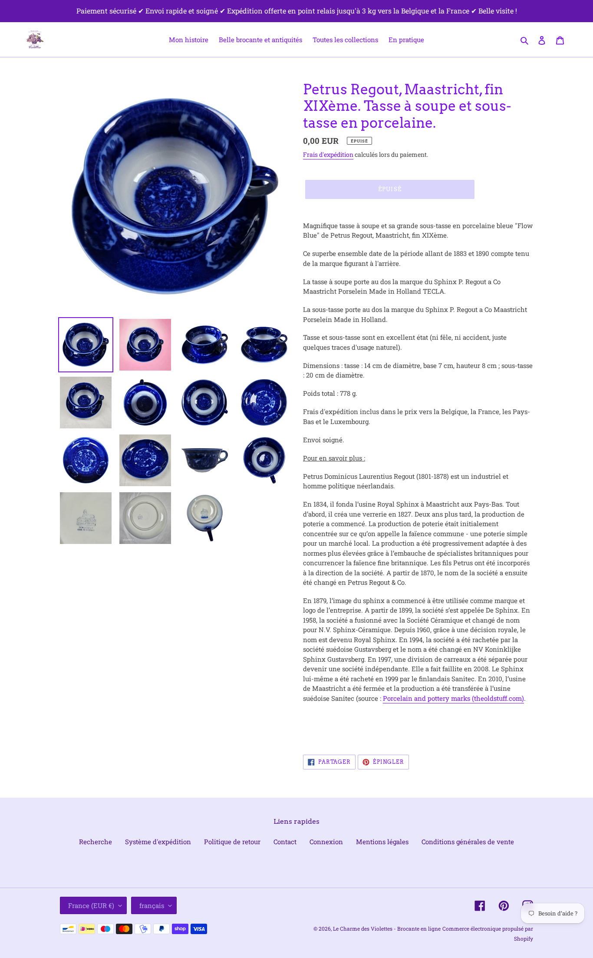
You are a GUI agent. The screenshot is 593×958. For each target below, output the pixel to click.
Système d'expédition (158, 841)
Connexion (326, 841)
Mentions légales (382, 841)
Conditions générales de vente (468, 841)
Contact (284, 841)
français (151, 905)
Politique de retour (232, 841)
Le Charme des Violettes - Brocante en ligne (387, 928)
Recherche (95, 841)
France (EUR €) (91, 905)
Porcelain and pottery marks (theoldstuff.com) (453, 698)
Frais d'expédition (328, 154)
